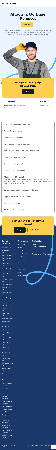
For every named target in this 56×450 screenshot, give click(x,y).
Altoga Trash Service (5, 251)
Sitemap (20, 263)
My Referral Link (22, 248)
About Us (20, 272)
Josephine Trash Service (7, 294)
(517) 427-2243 (13, 108)
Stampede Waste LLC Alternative (7, 437)
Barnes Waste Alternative (6, 390)
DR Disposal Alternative (5, 421)
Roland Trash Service (6, 343)
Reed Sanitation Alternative (7, 431)
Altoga (42, 105)
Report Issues (22, 257)
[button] (53, 3)
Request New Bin (23, 254)
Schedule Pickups (23, 260)
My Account (21, 244)
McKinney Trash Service (6, 309)
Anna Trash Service (7, 255)
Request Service (23, 251)
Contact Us (21, 266)
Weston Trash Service (6, 369)
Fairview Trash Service (6, 275)
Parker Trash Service (5, 333)
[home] (9, 3)
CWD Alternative (7, 406)
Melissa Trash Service (6, 314)
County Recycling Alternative (7, 416)
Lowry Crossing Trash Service (6, 299)
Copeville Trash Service (6, 270)
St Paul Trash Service (6, 349)
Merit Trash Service (7, 318)
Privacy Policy (22, 269)
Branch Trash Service (5, 264)
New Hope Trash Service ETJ (7, 328)
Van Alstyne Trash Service (7, 354)
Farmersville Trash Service (7, 280)
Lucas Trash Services (5, 304)
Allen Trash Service (7, 247)
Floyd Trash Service (7, 284)
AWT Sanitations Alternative (7, 384)
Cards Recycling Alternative (7, 402)
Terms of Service (23, 275)
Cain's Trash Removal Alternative (5, 396)
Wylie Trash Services (5, 375)
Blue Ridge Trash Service (7, 259)
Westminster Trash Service (7, 364)
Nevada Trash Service (6, 323)
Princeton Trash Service (6, 338)
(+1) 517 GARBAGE (39, 246)
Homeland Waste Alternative (7, 426)
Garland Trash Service (6, 288)
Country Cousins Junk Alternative (7, 411)
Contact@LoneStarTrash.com (17, 105)
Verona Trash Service (6, 359)
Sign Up (27, 24)
